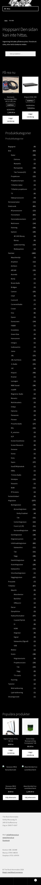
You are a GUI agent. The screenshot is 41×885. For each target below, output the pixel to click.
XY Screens (15, 492)
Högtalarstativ (19, 658)
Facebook (6, 840)
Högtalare (12, 500)
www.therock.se (8, 837)
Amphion (14, 262)
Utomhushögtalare (18, 573)
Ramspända (18, 168)
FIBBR (13, 325)
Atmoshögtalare (20, 509)
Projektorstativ (19, 662)
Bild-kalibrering (17, 688)
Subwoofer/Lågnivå (21, 641)
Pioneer (14, 419)
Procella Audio (16, 424)
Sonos (13, 453)
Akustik (14, 590)
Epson (13, 317)
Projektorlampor (17, 181)
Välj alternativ (10, 797)
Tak (18, 517)
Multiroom (15, 223)
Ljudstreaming (19, 245)
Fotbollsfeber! (13, 496)
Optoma (14, 411)
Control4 (14, 300)
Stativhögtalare (17, 564)
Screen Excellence (17, 441)
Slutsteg (14, 227)
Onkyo (13, 407)
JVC (12, 368)
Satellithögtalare (17, 560)
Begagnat (12, 146)
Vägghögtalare (16, 577)
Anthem (14, 266)
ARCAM (13, 270)
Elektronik (12, 206)
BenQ (13, 279)
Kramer (14, 377)
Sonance (14, 449)
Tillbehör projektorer (19, 189)
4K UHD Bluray (19, 236)
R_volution (15, 432)
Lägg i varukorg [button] (10, 119)
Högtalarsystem (17, 539)
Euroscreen (15, 321)
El (14, 624)
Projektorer (15, 176)
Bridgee (14, 287)
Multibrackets (16, 402)
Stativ (13, 654)
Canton (14, 291)
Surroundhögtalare (21, 530)
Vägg (15, 556)
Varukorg (31, 879)
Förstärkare (15, 215)
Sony (13, 458)
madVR (13, 389)
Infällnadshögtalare (18, 543)
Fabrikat (11, 253)
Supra (13, 462)
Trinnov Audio (16, 475)
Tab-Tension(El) (20, 172)
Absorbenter (18, 594)
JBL (12, 355)
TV (12, 193)
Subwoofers (18, 547)
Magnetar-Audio (17, 394)
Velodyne (14, 479)
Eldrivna (17, 159)
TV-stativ (17, 675)
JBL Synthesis (16, 360)
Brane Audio (15, 283)
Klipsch (14, 372)
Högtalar (17, 633)
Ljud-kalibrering (17, 692)
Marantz (14, 398)
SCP (12, 436)
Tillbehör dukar (17, 185)
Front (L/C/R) (19, 526)
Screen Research (17, 445)
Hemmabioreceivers (18, 219)
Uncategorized (13, 697)
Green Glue (15, 334)
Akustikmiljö (15, 257)
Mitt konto (7, 881)
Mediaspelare (19, 249)
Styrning (14, 680)
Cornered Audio (16, 304)
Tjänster (11, 684)
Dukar (13, 155)
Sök (20, 881)
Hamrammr (15, 338)
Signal (16, 637)
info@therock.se (12, 835)
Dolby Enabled (22, 513)
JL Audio (14, 364)
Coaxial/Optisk (19, 620)
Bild (9, 151)
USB (15, 645)
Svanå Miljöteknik (17, 466)
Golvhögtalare (16, 535)
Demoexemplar (14, 202)
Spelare (14, 232)
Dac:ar (13, 607)
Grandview (15, 330)
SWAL (13, 471)
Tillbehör (11, 586)
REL (12, 428)
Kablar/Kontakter (17, 616)
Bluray (16, 240)
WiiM (13, 488)
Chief (13, 296)
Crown (13, 309)
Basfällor (17, 598)
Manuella (17, 163)
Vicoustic (14, 483)
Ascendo (14, 274)
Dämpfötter (15, 611)
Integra (14, 343)
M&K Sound (15, 385)
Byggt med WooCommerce (13, 872)
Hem (5, 21)
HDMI (16, 628)
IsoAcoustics (15, 347)
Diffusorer (17, 603)
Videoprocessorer (17, 198)
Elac (12, 313)
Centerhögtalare (20, 522)
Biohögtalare (16, 505)
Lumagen (14, 381)
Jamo (13, 351)
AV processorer (16, 210)
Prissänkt (11, 581)
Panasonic (15, 415)
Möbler (13, 650)
